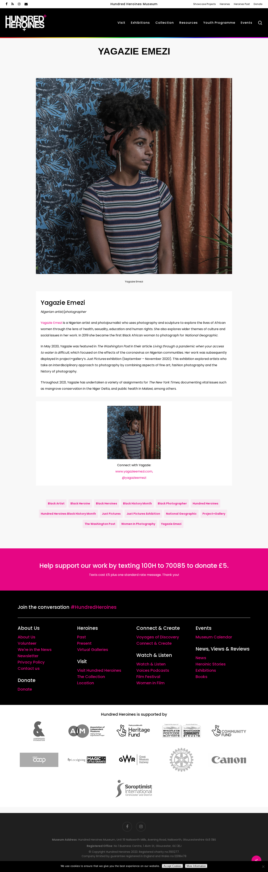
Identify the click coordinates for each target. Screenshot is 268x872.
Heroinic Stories (211, 664)
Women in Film (150, 683)
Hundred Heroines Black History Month (68, 514)
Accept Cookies (172, 866)
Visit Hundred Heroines (99, 670)
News (201, 658)
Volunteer (27, 643)
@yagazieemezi (134, 477)
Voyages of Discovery (157, 637)
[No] (263, 866)
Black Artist (56, 503)
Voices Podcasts (152, 670)
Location (85, 683)
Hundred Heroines (205, 503)
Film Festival (148, 676)
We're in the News (35, 649)
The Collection (91, 676)
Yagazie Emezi (51, 322)
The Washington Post (100, 524)
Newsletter (28, 656)
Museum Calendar (214, 637)
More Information (196, 866)
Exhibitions (206, 670)
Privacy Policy (31, 662)
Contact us (29, 668)
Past (81, 637)
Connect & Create (154, 643)
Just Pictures (111, 514)
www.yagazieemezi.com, (134, 471)
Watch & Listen (151, 664)
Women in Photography (138, 524)
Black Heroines (106, 503)
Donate (25, 689)
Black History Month (137, 503)
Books (201, 676)
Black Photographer (172, 503)
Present (84, 643)
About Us (26, 637)
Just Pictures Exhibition (143, 514)
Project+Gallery (213, 514)
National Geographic (181, 514)
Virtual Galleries (92, 649)
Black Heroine (80, 503)
